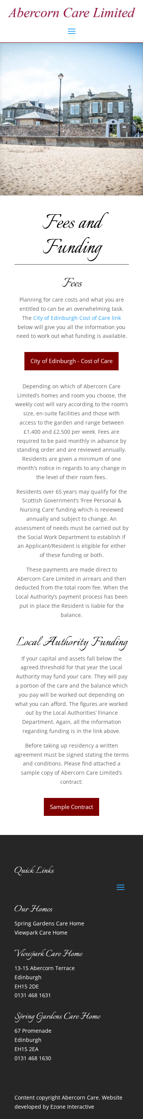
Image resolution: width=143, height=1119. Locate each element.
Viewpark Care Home (40, 932)
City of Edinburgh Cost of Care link (77, 317)
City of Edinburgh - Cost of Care (71, 361)
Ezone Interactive (72, 1106)
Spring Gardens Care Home (49, 923)
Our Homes (33, 909)
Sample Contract (71, 807)
